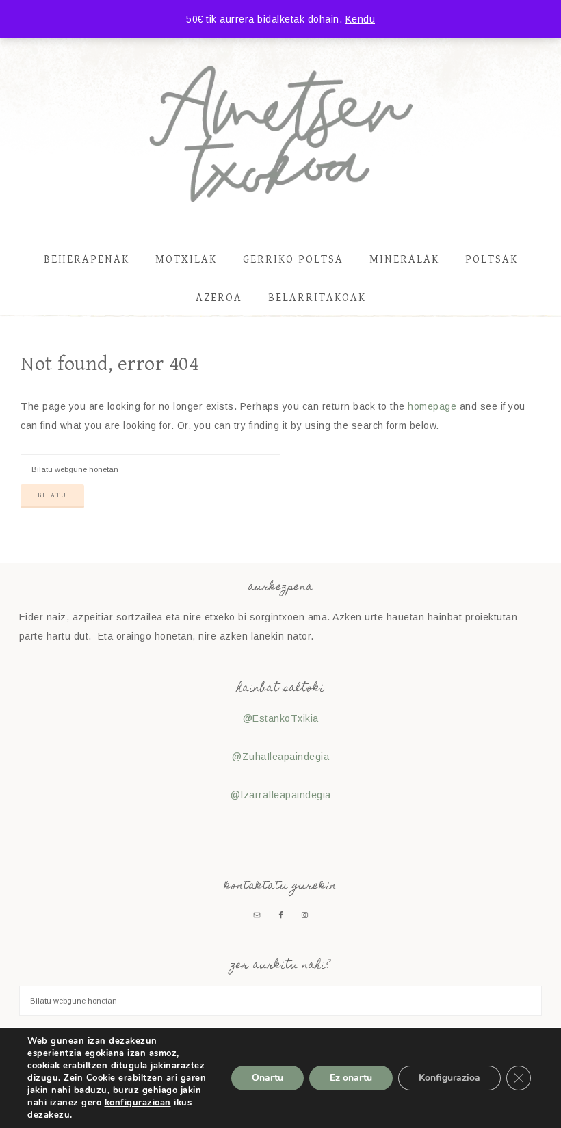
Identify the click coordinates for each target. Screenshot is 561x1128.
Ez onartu (351, 1077)
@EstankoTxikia (281, 718)
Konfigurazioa (449, 1077)
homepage (432, 406)
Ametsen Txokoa (280, 134)
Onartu (267, 1077)
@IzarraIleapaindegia (281, 794)
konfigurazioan (138, 1103)
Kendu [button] (360, 19)
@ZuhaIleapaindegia (280, 756)
